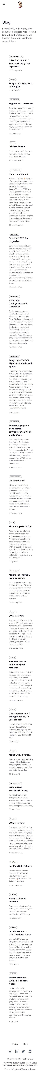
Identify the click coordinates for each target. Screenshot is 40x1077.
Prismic (22, 1063)
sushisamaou (32, 1065)
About (25, 1044)
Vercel (15, 1063)
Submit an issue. (28, 1069)
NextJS (34, 1063)
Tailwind (9, 1065)
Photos (15, 1044)
